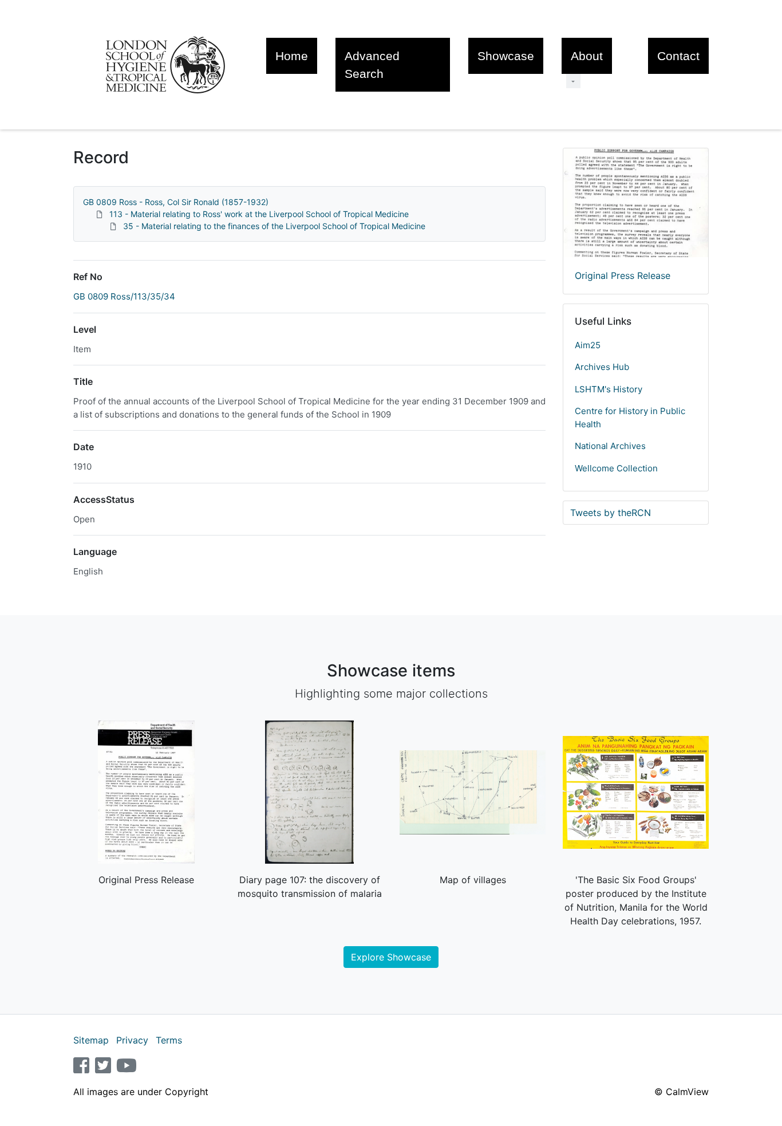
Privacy (132, 1040)
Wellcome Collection (616, 468)
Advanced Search (372, 64)
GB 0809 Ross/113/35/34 (124, 296)
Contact (678, 55)
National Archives (610, 445)
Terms (169, 1040)
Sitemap (91, 1040)
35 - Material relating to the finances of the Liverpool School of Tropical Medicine (274, 226)
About (587, 55)
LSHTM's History (608, 389)
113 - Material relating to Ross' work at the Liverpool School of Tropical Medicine (259, 214)
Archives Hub (602, 366)
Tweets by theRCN (610, 512)
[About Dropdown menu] (573, 81)
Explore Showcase (391, 957)
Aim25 (588, 345)
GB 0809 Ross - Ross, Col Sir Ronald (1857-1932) (175, 202)
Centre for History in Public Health (630, 417)
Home (291, 55)
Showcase (505, 55)
